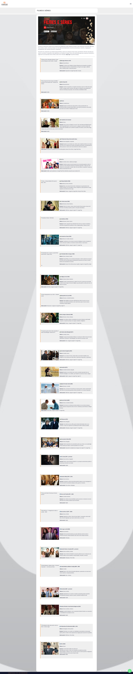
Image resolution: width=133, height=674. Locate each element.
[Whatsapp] (129, 671)
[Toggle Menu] (131, 3)
